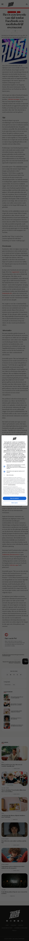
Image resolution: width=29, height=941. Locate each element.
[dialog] (14, 470)
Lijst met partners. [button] (12, 484)
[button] (14, 475)
